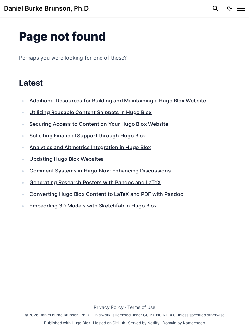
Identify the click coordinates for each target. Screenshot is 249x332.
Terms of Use (141, 307)
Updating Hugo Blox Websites (67, 159)
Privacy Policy (109, 307)
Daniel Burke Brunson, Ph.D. (47, 8)
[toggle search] (215, 8)
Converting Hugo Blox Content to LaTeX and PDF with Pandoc (106, 194)
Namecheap (194, 322)
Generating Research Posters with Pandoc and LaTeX (95, 182)
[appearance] (229, 8)
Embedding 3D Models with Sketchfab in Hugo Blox (93, 205)
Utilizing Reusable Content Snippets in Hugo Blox (91, 112)
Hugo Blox (81, 322)
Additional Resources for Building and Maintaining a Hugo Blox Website (118, 100)
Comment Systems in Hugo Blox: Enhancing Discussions (100, 170)
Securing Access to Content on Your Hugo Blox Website (99, 124)
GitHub (119, 322)
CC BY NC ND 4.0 (159, 315)
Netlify (154, 322)
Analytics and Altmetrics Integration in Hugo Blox (90, 147)
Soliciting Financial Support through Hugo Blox (88, 135)
